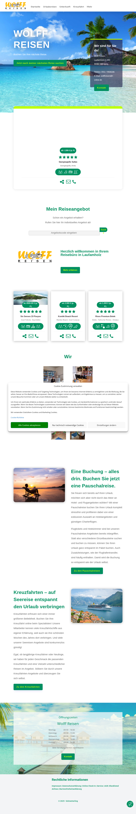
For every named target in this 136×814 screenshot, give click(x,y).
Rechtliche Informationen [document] (70, 779)
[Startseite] (35, 263)
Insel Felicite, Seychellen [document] (30, 320)
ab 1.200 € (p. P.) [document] (68, 150)
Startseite (35, 7)
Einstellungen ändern (106, 425)
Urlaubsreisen (50, 7)
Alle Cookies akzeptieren (29, 425)
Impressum (56, 786)
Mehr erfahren (70, 270)
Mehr (89, 7)
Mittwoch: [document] (53, 736)
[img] (60, 172)
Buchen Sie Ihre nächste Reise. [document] (30, 54)
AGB (106, 786)
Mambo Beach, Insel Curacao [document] (68, 320)
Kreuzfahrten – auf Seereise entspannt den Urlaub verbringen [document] (39, 599)
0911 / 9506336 (107, 72)
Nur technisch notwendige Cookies (68, 425)
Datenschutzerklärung (71, 786)
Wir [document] (68, 356)
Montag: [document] (52, 730)
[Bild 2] (77, 439)
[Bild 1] (58, 439)
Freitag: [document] (52, 742)
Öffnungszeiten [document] (68, 717)
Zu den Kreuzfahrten (28, 687)
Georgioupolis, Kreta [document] (68, 166)
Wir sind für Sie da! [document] (105, 48)
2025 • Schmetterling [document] (69, 801)
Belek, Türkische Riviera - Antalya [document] (105, 320)
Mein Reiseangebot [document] (68, 209)
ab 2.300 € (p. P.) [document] (68, 304)
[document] (68, 162)
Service (100, 786)
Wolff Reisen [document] (68, 723)
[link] (68, 149)
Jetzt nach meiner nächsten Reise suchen (40, 63)
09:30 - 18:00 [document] (75, 730)
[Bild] (53, 380)
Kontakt (101, 88)
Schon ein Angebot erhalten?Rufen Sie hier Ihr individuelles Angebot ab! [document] (68, 220)
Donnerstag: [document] (54, 739)
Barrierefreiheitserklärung (71, 789)
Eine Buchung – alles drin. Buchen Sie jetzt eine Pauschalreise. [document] (95, 478)
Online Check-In (89, 786)
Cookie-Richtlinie (17, 417)
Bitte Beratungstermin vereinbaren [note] (68, 747)
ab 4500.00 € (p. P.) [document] (31, 304)
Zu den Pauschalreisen (87, 571)
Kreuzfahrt (78, 7)
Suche (103, 230)
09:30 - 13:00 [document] (75, 733)
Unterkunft (65, 7)
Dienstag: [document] (53, 733)
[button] (62, 181)
